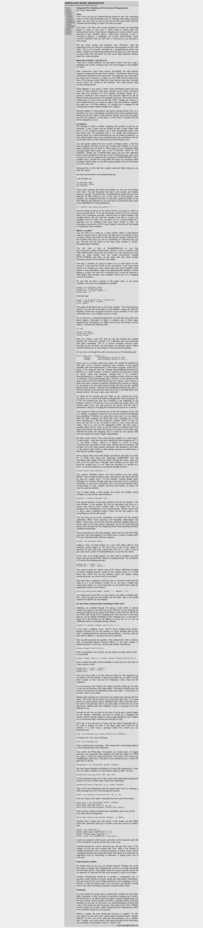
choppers (69, 12)
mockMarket (71, 22)
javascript (70, 19)
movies (68, 32)
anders (68, 9)
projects (68, 14)
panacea (70, 27)
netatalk (69, 16)
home (68, 7)
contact (68, 34)
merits (69, 24)
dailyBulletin (71, 26)
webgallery (70, 21)
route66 (69, 17)
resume (68, 11)
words (68, 29)
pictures (68, 30)
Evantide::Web (83, 150)
